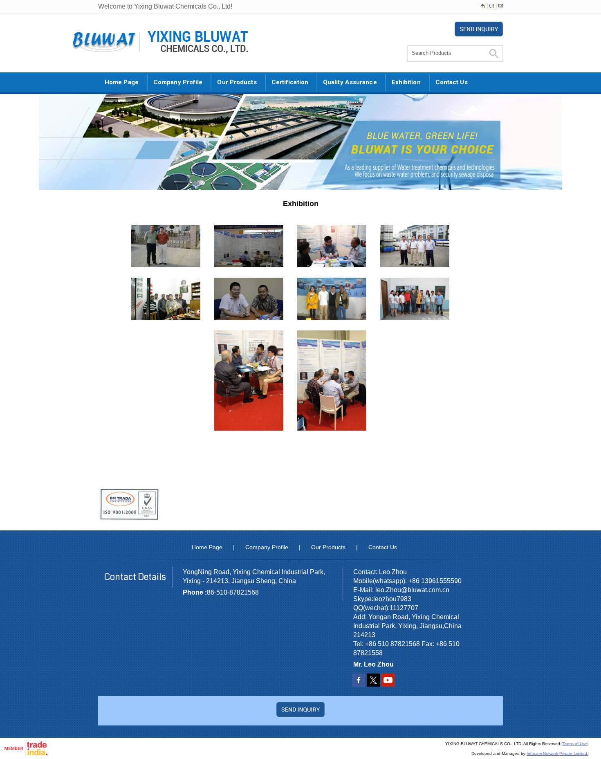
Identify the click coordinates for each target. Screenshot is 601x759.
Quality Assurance (350, 82)
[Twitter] (373, 684)
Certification (289, 82)
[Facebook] (358, 684)
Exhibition (406, 82)
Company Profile (178, 82)
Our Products (236, 82)
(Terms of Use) (574, 743)
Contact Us (451, 82)
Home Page (122, 82)
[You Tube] (388, 684)
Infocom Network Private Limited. (557, 753)
